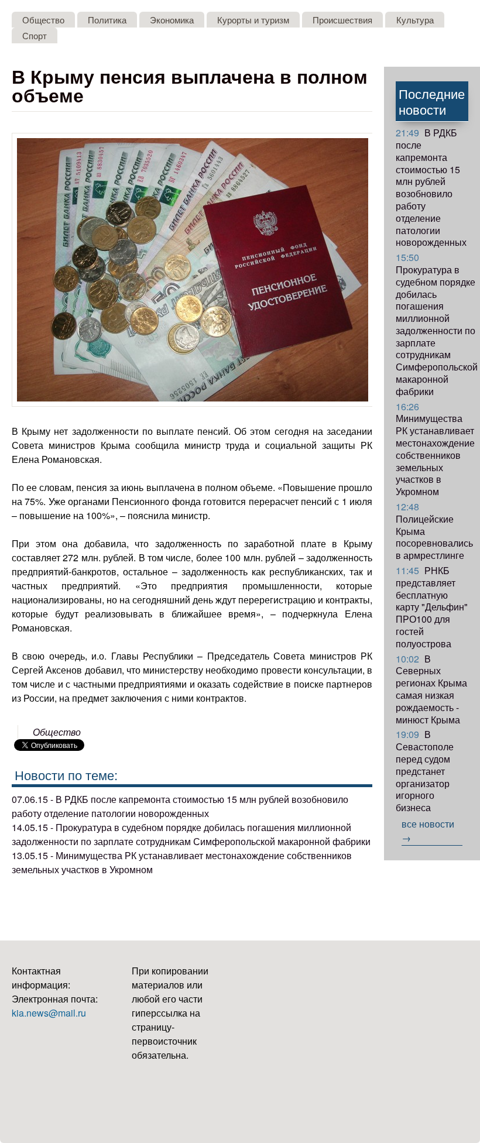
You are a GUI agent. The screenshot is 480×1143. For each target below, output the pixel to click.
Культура (415, 19)
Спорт (34, 35)
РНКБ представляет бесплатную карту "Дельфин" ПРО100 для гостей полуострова (432, 607)
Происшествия (342, 19)
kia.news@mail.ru (49, 1013)
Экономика (172, 19)
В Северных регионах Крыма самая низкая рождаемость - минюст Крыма (431, 689)
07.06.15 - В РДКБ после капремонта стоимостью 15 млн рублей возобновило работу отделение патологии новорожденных (180, 806)
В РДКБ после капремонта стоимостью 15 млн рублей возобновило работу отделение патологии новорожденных (431, 187)
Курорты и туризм (253, 19)
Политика (107, 19)
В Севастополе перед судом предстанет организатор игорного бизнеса (425, 770)
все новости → (428, 831)
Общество (43, 19)
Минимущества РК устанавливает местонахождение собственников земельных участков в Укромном (435, 449)
